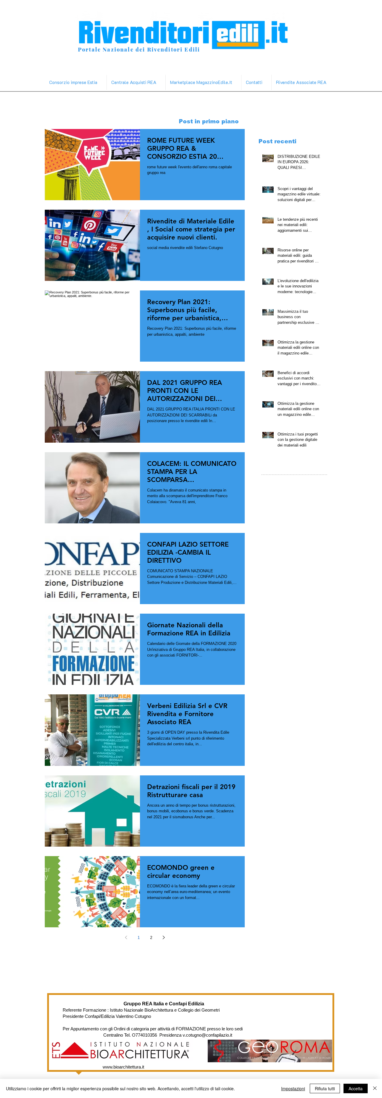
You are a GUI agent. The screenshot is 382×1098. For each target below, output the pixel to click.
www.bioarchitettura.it (123, 1066)
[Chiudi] (374, 1088)
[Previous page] (126, 937)
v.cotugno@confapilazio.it (207, 1035)
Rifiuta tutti (325, 1088)
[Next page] (163, 937)
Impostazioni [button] (293, 1088)
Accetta (356, 1088)
